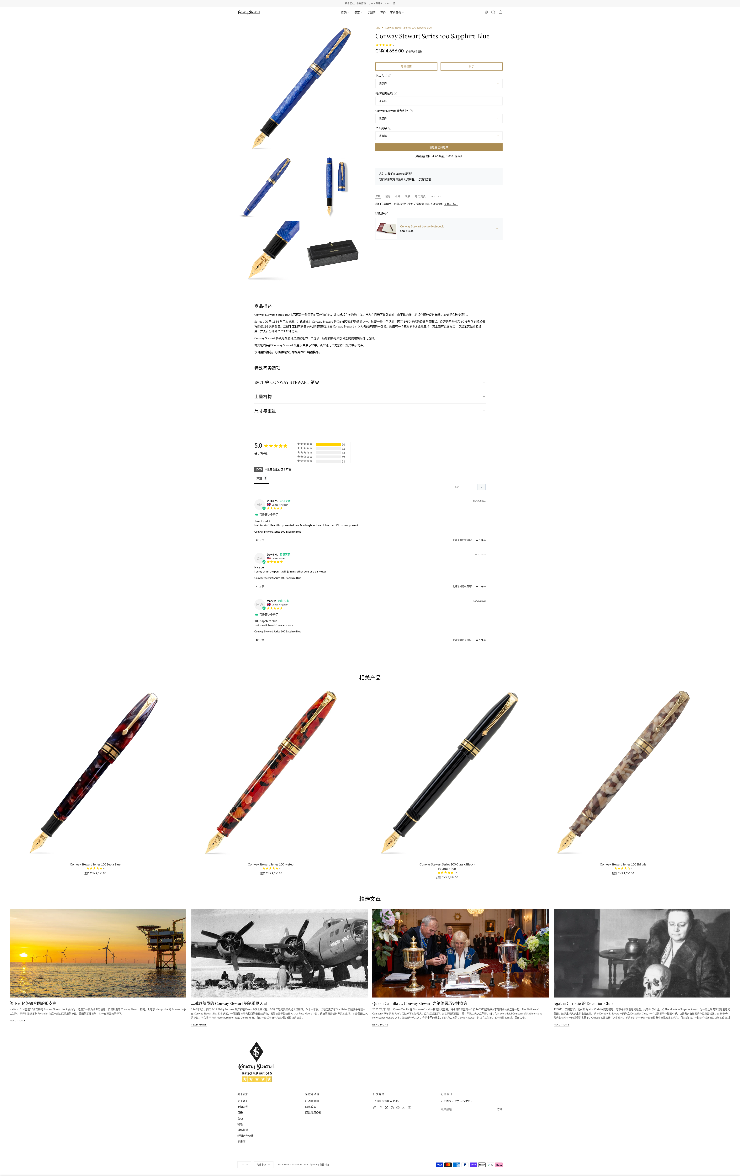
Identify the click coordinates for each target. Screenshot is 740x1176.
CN (242, 1164)
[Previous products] (11, 755)
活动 (240, 1118)
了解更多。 (451, 203)
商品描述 (263, 306)
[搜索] (493, 12)
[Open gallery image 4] (268, 252)
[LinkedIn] (409, 1108)
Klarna (436, 196)
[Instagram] (375, 1108)
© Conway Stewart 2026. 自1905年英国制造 (303, 1164)
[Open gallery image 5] (334, 252)
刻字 (471, 66)
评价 (383, 12)
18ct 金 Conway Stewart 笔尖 (286, 382)
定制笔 (371, 12)
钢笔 (240, 1124)
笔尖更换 (420, 196)
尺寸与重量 (265, 410)
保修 (378, 196)
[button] (478, 540)
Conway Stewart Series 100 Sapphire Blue (277, 531)
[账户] (486, 12)
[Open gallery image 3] (334, 187)
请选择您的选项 (439, 147)
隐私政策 (310, 1106)
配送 (388, 196)
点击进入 (385, 3)
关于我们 (242, 1101)
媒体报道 (242, 1129)
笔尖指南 (406, 66)
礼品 (398, 196)
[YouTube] (403, 1108)
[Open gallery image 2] (268, 187)
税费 (408, 196)
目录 (240, 1112)
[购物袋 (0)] (500, 12)
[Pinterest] (398, 1108)
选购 (344, 12)
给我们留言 (424, 179)
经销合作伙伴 (245, 1135)
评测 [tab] (259, 478)
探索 (357, 12)
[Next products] (729, 755)
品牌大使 (242, 1106)
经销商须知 (312, 1101)
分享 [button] (261, 540)
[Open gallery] (301, 89)
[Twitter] (386, 1108)
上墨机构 (263, 396)
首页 (377, 27)
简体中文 (261, 1164)
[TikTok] (392, 1108)
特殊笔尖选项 (267, 368)
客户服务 (395, 12)
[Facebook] (380, 1108)
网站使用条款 (313, 1112)
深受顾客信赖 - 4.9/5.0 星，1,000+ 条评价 (439, 156)
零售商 (241, 1141)
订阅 (500, 1109)
